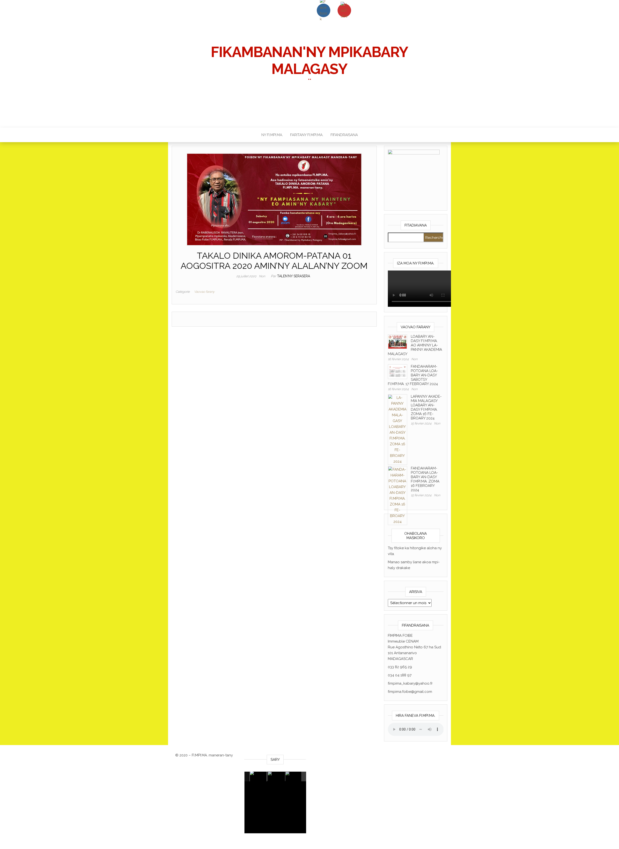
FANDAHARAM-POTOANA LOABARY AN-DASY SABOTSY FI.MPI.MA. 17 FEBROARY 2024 (413, 375)
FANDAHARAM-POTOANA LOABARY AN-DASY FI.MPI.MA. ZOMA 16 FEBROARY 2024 (425, 479)
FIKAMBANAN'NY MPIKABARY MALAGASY (309, 60)
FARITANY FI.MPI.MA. (306, 135)
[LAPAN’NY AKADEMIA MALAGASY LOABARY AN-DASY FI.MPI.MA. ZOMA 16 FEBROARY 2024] (397, 429)
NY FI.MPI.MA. (272, 135)
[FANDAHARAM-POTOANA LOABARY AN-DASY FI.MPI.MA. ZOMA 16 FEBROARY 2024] (397, 495)
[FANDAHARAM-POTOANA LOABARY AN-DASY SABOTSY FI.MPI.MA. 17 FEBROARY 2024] (397, 371)
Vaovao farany (204, 291)
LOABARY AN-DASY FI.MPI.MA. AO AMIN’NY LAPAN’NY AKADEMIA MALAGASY (415, 345)
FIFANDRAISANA (344, 135)
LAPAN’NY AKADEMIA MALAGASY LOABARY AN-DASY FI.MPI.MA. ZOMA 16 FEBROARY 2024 (426, 407)
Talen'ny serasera (293, 276)
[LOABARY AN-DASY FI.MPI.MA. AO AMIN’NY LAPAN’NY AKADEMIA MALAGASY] (397, 341)
